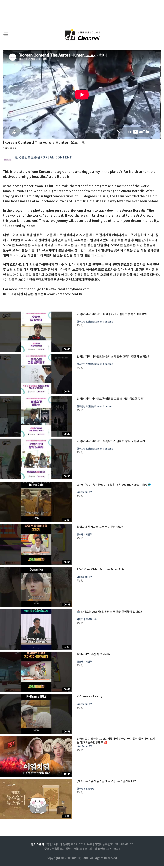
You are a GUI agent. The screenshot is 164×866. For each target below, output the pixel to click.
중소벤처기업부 (84, 534)
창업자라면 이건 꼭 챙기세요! (94, 654)
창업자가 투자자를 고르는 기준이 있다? (100, 527)
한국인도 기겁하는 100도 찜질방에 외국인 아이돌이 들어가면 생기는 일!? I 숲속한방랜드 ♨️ (116, 740)
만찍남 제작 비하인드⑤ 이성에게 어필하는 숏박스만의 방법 (112, 314)
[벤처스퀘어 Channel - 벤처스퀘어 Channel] (82, 35)
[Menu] (6, 34)
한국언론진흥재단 (85, 788)
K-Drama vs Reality (89, 696)
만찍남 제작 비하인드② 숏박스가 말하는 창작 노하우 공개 (111, 441)
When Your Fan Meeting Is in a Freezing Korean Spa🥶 (114, 484)
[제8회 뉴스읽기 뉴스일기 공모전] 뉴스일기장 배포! (107, 781)
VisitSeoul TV (84, 492)
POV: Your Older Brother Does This (100, 569)
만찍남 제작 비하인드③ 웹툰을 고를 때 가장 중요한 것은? (111, 398)
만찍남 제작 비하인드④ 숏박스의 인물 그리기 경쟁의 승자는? (113, 356)
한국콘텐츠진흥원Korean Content (43, 157)
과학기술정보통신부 (87, 619)
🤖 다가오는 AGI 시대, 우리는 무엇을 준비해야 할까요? (109, 611)
